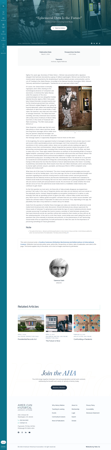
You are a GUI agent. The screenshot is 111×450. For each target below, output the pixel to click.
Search (74, 417)
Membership (75, 409)
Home (19, 43)
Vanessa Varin (59, 13)
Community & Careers (58, 417)
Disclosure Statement (92, 413)
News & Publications (58, 421)
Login (73, 413)
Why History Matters (58, 405)
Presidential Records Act (27, 339)
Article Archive (26, 43)
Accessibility (90, 409)
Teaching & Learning (58, 409)
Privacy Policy (90, 405)
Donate (3, 446)
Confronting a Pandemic (83, 339)
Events (54, 413)
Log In (3, 442)
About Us (74, 405)
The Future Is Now (53, 341)
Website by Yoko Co (93, 447)
